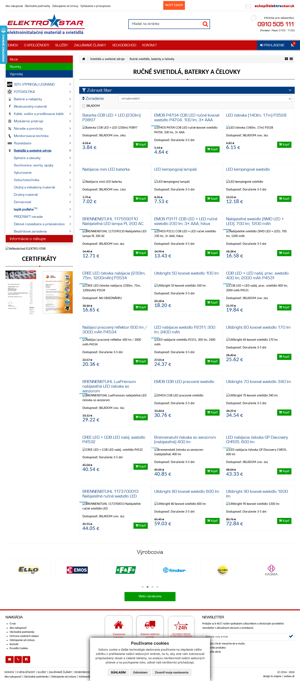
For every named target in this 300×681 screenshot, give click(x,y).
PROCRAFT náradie (28, 217)
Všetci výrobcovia (150, 596)
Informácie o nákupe (28, 238)
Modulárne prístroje (28, 121)
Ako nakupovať (14, 6)
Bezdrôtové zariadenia (30, 231)
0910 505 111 (276, 24)
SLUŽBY (61, 45)
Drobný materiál (26, 195)
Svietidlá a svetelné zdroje (32, 150)
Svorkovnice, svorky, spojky (33, 165)
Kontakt (14, 644)
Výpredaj (16, 74)
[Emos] (77, 570)
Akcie (14, 59)
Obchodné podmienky (37, 6)
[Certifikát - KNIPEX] (21, 292)
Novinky (15, 67)
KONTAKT (149, 45)
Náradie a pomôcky (28, 128)
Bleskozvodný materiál (30, 106)
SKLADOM (93, 106)
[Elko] (29, 570)
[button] (142, 587)
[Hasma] (271, 570)
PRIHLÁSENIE (273, 45)
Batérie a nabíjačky (28, 99)
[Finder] (174, 570)
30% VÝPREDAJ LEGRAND (34, 84)
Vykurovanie (23, 172)
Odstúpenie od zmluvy (65, 6)
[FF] (126, 570)
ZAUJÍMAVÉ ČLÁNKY (90, 45)
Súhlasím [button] (118, 672)
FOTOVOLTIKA (24, 92)
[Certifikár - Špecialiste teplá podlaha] (57, 292)
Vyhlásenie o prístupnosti (95, 6)
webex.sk (289, 676)
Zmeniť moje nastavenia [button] (171, 672)
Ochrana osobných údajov (24, 636)
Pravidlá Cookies (19, 648)
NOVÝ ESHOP (174, 5)
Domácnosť (22, 202)
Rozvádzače (22, 143)
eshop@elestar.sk (274, 5)
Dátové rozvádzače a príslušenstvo (39, 224)
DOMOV (12, 45)
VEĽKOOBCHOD (124, 45)
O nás (13, 623)
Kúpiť (142, 144)
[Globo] (223, 570)
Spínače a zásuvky (27, 158)
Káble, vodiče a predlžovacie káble (39, 114)
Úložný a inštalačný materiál (34, 187)
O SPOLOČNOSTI (36, 45)
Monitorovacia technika (31, 136)
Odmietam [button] (140, 672)
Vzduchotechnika (26, 180)
